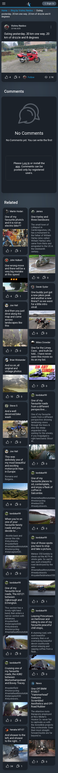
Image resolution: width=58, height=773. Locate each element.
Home (4, 10)
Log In (26, 163)
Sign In (50, 3)
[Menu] (51, 27)
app (17, 166)
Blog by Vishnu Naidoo (22, 10)
